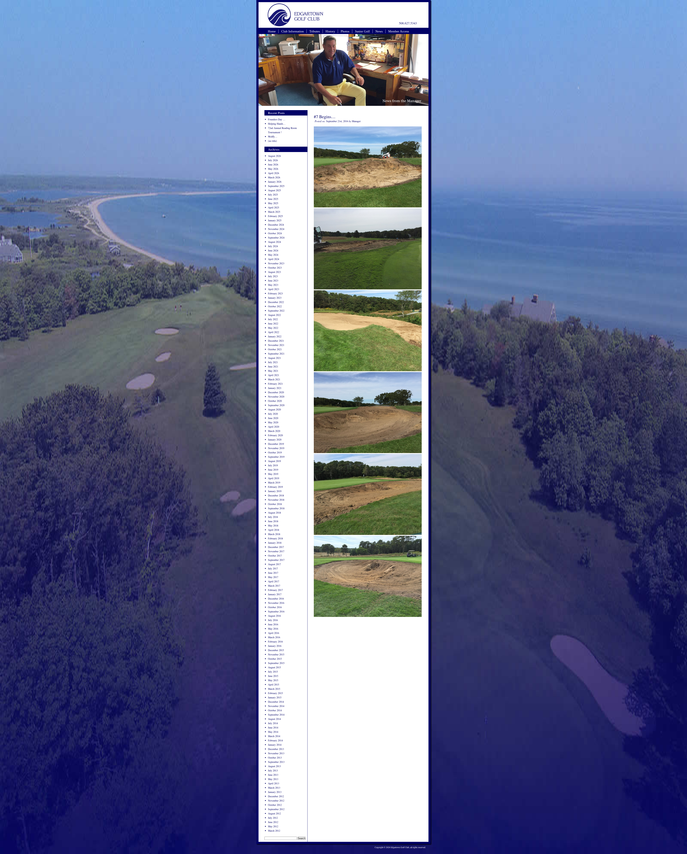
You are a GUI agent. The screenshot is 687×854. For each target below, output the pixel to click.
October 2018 (275, 504)
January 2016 (274, 646)
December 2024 (276, 224)
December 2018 (276, 495)
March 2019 (274, 482)
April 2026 (273, 173)
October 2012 (275, 805)
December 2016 (276, 598)
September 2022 (276, 310)
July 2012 (273, 817)
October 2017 (275, 555)
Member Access (398, 31)
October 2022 (275, 306)
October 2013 (275, 757)
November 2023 (276, 263)
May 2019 (273, 474)
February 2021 (275, 383)
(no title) (272, 141)
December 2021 (276, 340)
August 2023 (274, 272)
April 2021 (273, 375)
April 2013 (273, 783)
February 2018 (275, 538)
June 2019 (273, 469)
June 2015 (273, 676)
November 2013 (276, 753)
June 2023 (273, 280)
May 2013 (273, 779)
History (330, 31)
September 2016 (276, 611)
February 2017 (275, 590)
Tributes (314, 31)
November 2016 (276, 603)
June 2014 (273, 727)
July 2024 (273, 246)
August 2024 (274, 242)
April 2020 (273, 426)
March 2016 (274, 637)
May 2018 (273, 525)
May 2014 (273, 731)
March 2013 (274, 787)
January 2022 (274, 336)
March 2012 (274, 830)
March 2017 (274, 585)
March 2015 (274, 689)
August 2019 (274, 461)
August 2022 (274, 315)
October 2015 (275, 658)
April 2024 (273, 259)
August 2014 (274, 719)
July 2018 (273, 517)
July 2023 (273, 276)
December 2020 (276, 392)
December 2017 (276, 547)
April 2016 (273, 633)
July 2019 (273, 465)
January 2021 (274, 388)
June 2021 (273, 366)
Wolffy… (272, 136)
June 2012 (273, 822)
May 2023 (273, 285)
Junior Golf (362, 31)
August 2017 (274, 564)
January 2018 (274, 542)
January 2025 (274, 220)
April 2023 (273, 289)
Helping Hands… (277, 123)
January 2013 (274, 792)
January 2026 (274, 181)
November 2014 (276, 706)
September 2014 (276, 714)
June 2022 (273, 323)
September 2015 (276, 663)
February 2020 (275, 435)
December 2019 (276, 444)
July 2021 (273, 362)
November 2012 (276, 800)
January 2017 (274, 594)
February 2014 (275, 740)
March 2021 (274, 379)
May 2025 (273, 203)
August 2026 (274, 156)
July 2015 (273, 671)
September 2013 (276, 762)
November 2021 (276, 345)
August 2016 (274, 615)
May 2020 (273, 422)
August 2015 (274, 667)
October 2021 (275, 349)
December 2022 (276, 302)
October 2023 (275, 267)
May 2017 (273, 577)
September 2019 (276, 456)
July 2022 (273, 319)
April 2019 (273, 478)
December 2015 (276, 650)
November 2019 (276, 448)
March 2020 (274, 431)
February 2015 (275, 693)
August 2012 (274, 813)
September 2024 (276, 237)
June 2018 (273, 521)
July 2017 (273, 568)
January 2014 (274, 744)
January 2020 (274, 439)
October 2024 (275, 233)
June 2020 (273, 418)
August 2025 (274, 190)
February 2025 (275, 216)
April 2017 (273, 581)
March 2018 (274, 534)
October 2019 (275, 452)
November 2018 (276, 499)
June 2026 (273, 164)
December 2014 (276, 701)
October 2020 (275, 401)
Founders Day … (276, 119)
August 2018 (274, 512)
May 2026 (273, 168)
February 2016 (275, 641)
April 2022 (273, 332)
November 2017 (276, 551)
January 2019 (274, 491)
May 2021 (273, 370)
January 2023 (274, 297)
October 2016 (275, 607)
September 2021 (276, 353)
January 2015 (274, 697)
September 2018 (276, 508)
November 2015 (276, 654)
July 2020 (273, 413)
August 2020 (274, 409)
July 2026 (273, 160)
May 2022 (273, 327)
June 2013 (273, 774)
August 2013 (274, 766)
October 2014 (275, 710)
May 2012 (273, 826)
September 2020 (276, 405)
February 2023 (275, 293)
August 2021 (274, 358)
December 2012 (276, 796)
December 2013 (276, 749)
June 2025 (273, 199)
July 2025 (273, 194)
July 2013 (273, 770)
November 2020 (276, 396)
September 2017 (276, 560)
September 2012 (276, 809)
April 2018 (273, 529)
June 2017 (273, 572)
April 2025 (273, 207)
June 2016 (273, 624)
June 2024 (273, 250)
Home (272, 31)
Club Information (292, 31)
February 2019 (275, 487)
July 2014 (273, 723)
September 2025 (276, 186)
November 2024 (276, 229)
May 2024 (273, 254)
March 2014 (274, 736)
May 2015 (273, 680)
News (379, 31)
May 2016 (273, 628)
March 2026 (274, 177)
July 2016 (273, 620)
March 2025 (274, 211)
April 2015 (273, 684)
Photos (345, 31)
